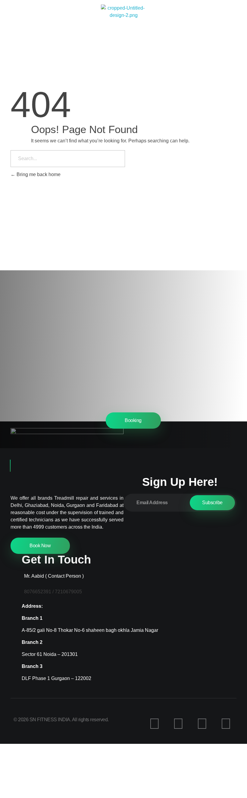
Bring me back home (38, 174)
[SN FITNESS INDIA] (123, 27)
